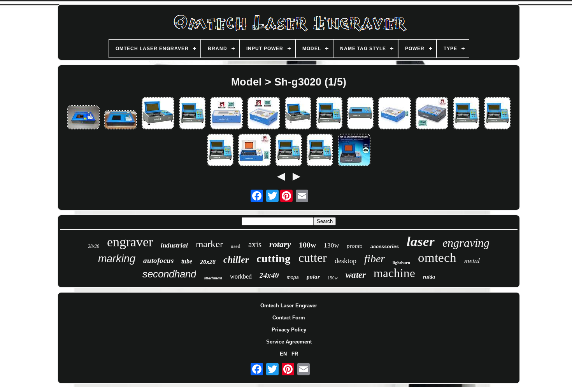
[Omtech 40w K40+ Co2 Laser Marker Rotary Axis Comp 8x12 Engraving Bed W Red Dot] (298, 113)
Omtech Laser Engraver (288, 306)
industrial (174, 245)
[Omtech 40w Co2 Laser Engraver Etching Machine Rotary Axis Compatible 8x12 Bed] (289, 150)
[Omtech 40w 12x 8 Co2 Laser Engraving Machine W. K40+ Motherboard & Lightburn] (226, 113)
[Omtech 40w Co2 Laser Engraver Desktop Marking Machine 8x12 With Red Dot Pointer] (466, 113)
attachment (213, 278)
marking (116, 259)
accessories (384, 246)
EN (283, 354)
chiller (236, 260)
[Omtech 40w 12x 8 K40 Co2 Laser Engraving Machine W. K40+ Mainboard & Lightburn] (264, 113)
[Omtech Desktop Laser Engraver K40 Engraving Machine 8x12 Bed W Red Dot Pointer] (220, 150)
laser (421, 241)
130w (331, 245)
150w (333, 277)
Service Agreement (289, 342)
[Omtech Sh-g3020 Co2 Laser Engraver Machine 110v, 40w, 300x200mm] (83, 118)
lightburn (401, 262)
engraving (466, 242)
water (356, 275)
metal (472, 260)
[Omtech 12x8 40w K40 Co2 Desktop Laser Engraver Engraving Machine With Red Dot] (192, 113)
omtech (437, 258)
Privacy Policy (289, 330)
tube (186, 261)
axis (254, 244)
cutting (273, 258)
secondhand (169, 274)
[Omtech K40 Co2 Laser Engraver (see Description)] (121, 120)
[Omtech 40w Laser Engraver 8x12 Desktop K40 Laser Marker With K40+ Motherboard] (432, 113)
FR (294, 354)
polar (313, 277)
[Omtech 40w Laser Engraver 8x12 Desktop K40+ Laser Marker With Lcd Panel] (497, 113)
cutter (312, 258)
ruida (429, 277)
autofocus (158, 260)
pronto (355, 246)
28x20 (93, 246)
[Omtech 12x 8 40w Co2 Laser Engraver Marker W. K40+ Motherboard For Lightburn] (254, 150)
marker (209, 244)
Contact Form (288, 318)
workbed (241, 276)
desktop (345, 261)
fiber (374, 259)
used (235, 246)
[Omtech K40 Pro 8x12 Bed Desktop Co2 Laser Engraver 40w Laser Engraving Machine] (329, 113)
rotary (280, 244)
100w (307, 245)
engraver (130, 242)
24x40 (269, 275)
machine (394, 273)
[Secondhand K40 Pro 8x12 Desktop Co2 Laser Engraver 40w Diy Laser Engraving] (158, 113)
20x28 (208, 262)
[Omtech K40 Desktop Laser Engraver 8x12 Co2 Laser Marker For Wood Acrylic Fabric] (354, 150)
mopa (293, 277)
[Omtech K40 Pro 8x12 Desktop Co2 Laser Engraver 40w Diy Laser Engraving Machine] (360, 113)
